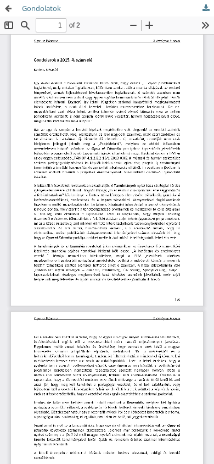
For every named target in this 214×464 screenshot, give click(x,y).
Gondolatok (41, 8)
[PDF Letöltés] (206, 8)
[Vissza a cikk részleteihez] (8, 8)
